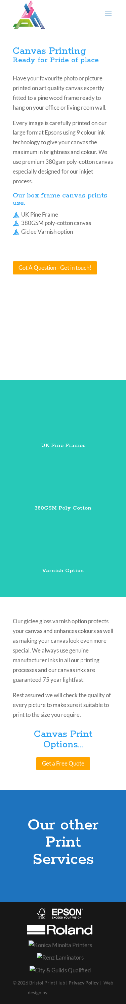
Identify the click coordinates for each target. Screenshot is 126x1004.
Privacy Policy (83, 983)
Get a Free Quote (63, 763)
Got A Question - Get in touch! (54, 267)
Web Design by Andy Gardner (73, 993)
